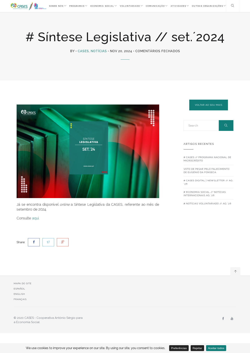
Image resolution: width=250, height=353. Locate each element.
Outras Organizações (207, 6)
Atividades (178, 6)
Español (19, 288)
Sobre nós (56, 6)
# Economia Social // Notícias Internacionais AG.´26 (205, 194)
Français (20, 299)
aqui (35, 218)
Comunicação (155, 6)
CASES (83, 51)
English (19, 294)
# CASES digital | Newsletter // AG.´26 (208, 182)
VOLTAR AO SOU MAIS (208, 105)
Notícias (99, 51)
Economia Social (102, 6)
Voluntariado (130, 6)
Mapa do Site (22, 283)
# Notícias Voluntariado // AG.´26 (207, 203)
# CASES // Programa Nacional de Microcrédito (207, 159)
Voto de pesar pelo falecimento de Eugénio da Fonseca (206, 171)
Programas (77, 6)
